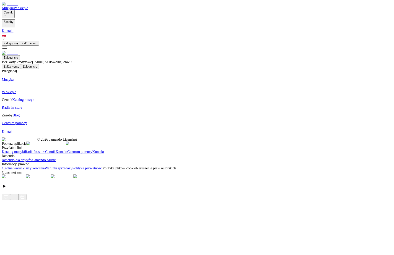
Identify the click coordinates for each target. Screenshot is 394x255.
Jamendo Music (44, 160)
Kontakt (7, 31)
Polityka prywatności (87, 168)
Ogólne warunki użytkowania (23, 168)
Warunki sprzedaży (58, 168)
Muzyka (8, 8)
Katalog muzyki (13, 152)
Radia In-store (35, 152)
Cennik (8, 12)
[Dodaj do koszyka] (22, 197)
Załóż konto (29, 43)
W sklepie (21, 8)
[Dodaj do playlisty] (14, 197)
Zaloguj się (11, 43)
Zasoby (8, 22)
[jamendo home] (10, 4)
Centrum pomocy (79, 152)
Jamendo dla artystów (17, 160)
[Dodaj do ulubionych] (6, 197)
